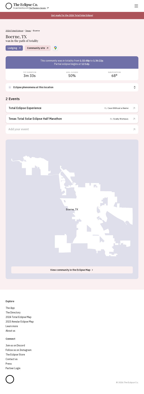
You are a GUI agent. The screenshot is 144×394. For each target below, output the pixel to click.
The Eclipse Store (15, 354)
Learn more (12, 326)
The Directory (13, 312)
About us (10, 331)
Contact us (12, 359)
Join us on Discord (15, 345)
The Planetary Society (37, 8)
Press (9, 363)
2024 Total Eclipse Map (18, 317)
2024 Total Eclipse (14, 31)
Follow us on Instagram (18, 350)
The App (10, 308)
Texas (28, 31)
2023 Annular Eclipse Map (20, 321)
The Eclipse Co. (25, 4)
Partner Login (13, 368)
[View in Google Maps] (55, 48)
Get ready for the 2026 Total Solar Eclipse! (72, 15)
